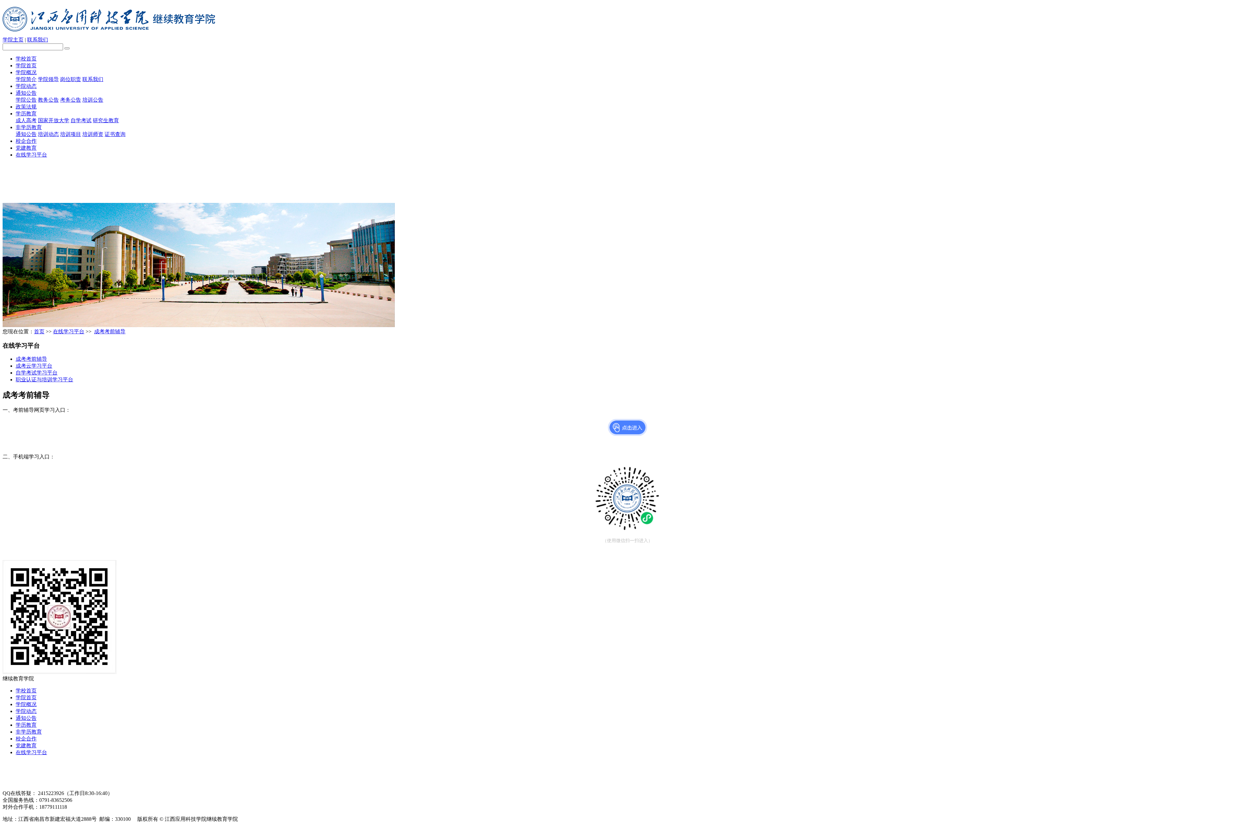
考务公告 (70, 100)
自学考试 (81, 120)
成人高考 (26, 120)
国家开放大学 (53, 120)
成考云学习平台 (34, 366)
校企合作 (26, 141)
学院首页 (26, 65)
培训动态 (48, 134)
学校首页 (26, 58)
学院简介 (26, 79)
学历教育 (26, 113)
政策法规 (26, 106)
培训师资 (92, 134)
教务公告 (48, 100)
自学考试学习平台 (37, 372)
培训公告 (92, 100)
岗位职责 (70, 79)
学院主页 (13, 39)
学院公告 (26, 100)
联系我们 (37, 39)
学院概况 (26, 72)
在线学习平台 (31, 154)
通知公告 (26, 93)
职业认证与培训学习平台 (44, 379)
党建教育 (26, 148)
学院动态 (26, 86)
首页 (39, 331)
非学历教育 (29, 127)
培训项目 (70, 134)
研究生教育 (106, 120)
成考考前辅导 (110, 331)
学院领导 (48, 79)
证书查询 (115, 134)
